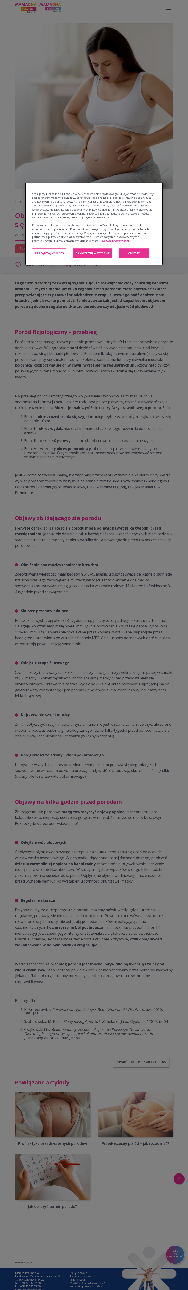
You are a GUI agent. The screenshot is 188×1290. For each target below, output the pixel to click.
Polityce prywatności (114, 240)
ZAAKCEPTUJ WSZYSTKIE (92, 253)
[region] (94, 224)
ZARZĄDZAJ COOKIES (49, 253)
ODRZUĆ (134, 253)
